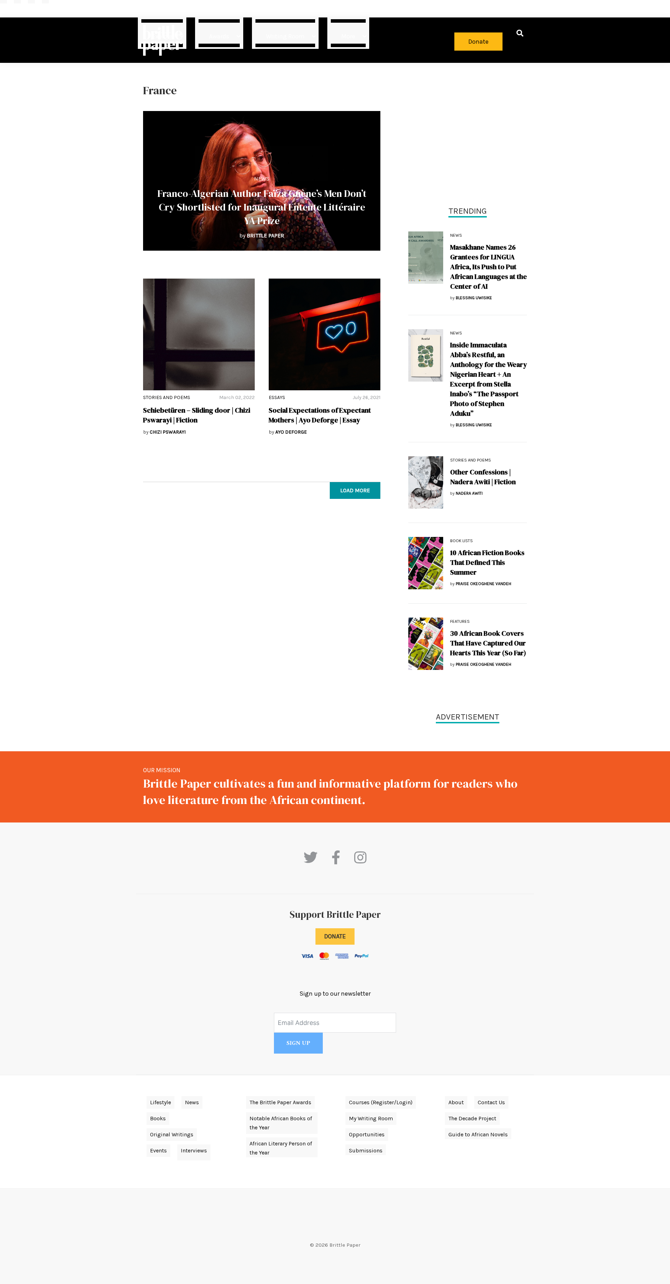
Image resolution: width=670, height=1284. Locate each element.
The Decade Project (472, 1118)
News (261, 178)
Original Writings (171, 1134)
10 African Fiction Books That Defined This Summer (487, 562)
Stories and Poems (166, 397)
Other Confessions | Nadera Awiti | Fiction (483, 477)
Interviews (194, 1150)
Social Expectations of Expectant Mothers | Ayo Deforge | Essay (320, 415)
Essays (277, 397)
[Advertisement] (467, 133)
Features (460, 621)
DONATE (335, 936)
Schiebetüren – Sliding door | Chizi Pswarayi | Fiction (196, 415)
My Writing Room (371, 1118)
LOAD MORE (355, 490)
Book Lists (461, 540)
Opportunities (367, 1134)
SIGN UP (298, 1043)
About (456, 1102)
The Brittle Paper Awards (280, 1102)
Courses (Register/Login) (380, 1102)
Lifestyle (160, 1102)
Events (158, 1150)
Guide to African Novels (478, 1134)
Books (158, 1118)
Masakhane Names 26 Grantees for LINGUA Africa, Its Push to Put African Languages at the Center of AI (488, 266)
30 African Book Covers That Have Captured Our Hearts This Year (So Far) (488, 643)
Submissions (365, 1150)
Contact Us (491, 1102)
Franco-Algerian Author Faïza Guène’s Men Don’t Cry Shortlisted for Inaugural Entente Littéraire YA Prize (261, 207)
